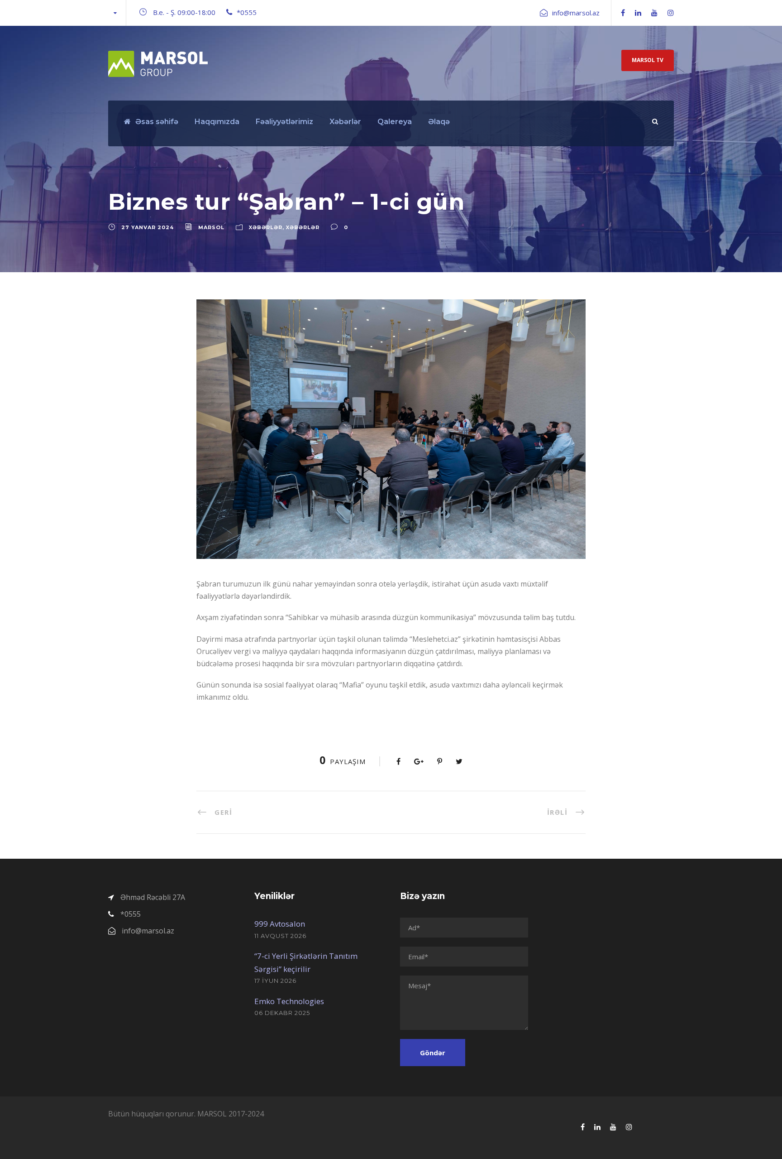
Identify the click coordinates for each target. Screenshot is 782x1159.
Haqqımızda (217, 121)
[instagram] (671, 13)
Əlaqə (439, 121)
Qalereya (394, 121)
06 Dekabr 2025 (282, 1012)
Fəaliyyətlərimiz (284, 121)
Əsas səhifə (156, 121)
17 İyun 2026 (275, 980)
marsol (211, 227)
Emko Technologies (289, 1001)
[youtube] (654, 13)
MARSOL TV (647, 60)
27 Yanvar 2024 (147, 227)
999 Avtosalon (279, 924)
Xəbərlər (345, 121)
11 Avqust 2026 (280, 935)
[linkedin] (638, 13)
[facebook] (623, 13)
